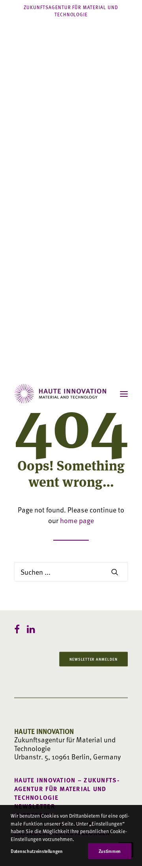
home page (77, 520)
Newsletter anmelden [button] (93, 658)
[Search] (71, 571)
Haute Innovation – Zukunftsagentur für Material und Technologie (66, 788)
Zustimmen (110, 851)
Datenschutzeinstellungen (37, 851)
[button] (124, 394)
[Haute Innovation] (60, 393)
